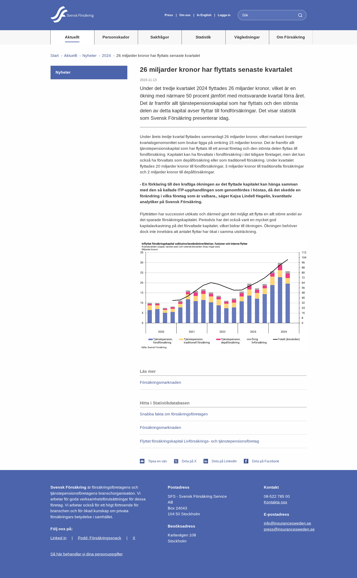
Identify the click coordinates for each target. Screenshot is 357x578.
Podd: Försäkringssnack (99, 538)
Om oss (185, 15)
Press (169, 15)
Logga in (224, 15)
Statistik (203, 37)
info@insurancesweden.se (287, 523)
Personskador (115, 37)
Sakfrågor (159, 37)
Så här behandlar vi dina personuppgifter (86, 554)
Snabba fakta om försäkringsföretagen (174, 414)
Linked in (58, 538)
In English (204, 15)
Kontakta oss (275, 502)
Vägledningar (247, 37)
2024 (106, 55)
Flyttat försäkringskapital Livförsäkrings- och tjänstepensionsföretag (199, 441)
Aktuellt (72, 37)
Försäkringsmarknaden (160, 382)
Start (54, 55)
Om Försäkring (291, 37)
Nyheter (89, 55)
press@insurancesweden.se (289, 529)
